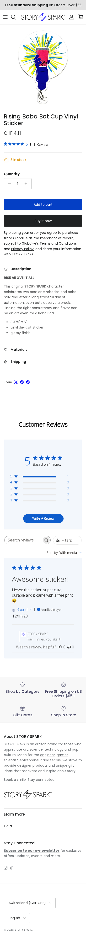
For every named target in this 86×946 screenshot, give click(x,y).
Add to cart (43, 204)
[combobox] (64, 552)
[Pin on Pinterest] (28, 382)
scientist (11, 760)
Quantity (12, 174)
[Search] (16, 17)
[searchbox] (23, 540)
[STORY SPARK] (43, 17)
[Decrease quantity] (8, 183)
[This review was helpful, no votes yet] (60, 647)
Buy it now (43, 220)
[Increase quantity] (27, 183)
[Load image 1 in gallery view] (43, 67)
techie (55, 760)
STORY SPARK (23, 930)
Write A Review (43, 518)
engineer (47, 754)
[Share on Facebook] (22, 382)
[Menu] (5, 17)
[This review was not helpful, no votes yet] (69, 647)
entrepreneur (31, 760)
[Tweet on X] (16, 382)
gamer (62, 754)
